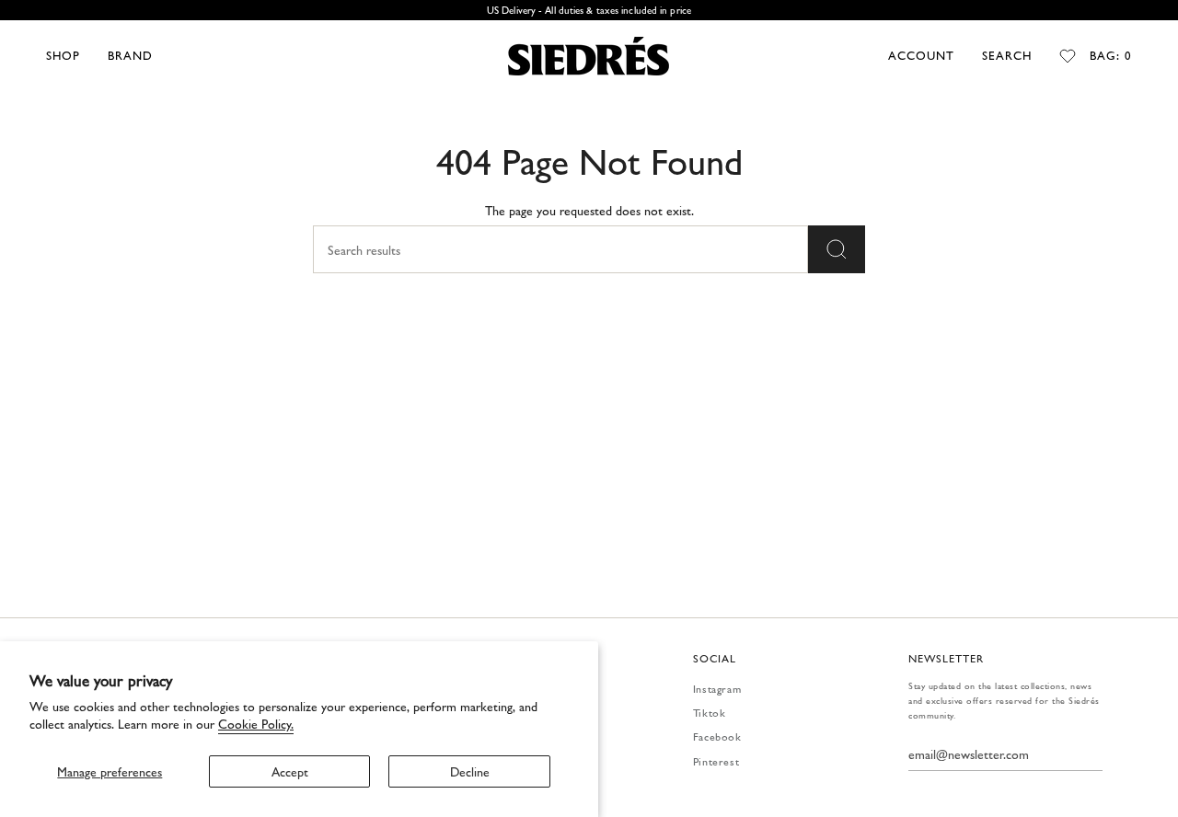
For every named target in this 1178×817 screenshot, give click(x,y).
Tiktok (709, 712)
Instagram (717, 688)
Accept (289, 771)
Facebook (717, 736)
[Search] (836, 249)
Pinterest (716, 761)
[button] (63, 56)
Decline (470, 771)
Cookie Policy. (256, 723)
